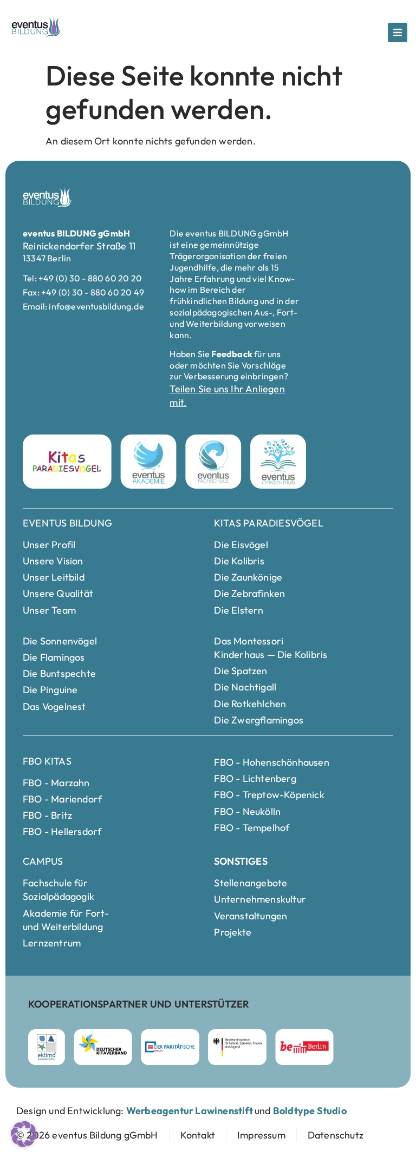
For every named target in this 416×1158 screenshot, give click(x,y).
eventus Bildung (67, 523)
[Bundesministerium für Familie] (237, 1047)
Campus (43, 861)
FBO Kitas (47, 761)
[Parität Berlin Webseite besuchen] (170, 1047)
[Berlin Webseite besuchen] (304, 1047)
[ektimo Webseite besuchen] (46, 1047)
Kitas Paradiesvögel (268, 523)
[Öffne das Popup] (397, 32)
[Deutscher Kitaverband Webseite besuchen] (103, 1047)
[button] (24, 1134)
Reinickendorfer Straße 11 (79, 246)
